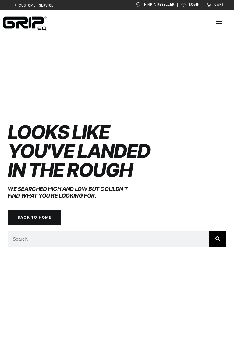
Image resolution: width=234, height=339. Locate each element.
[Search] (217, 239)
